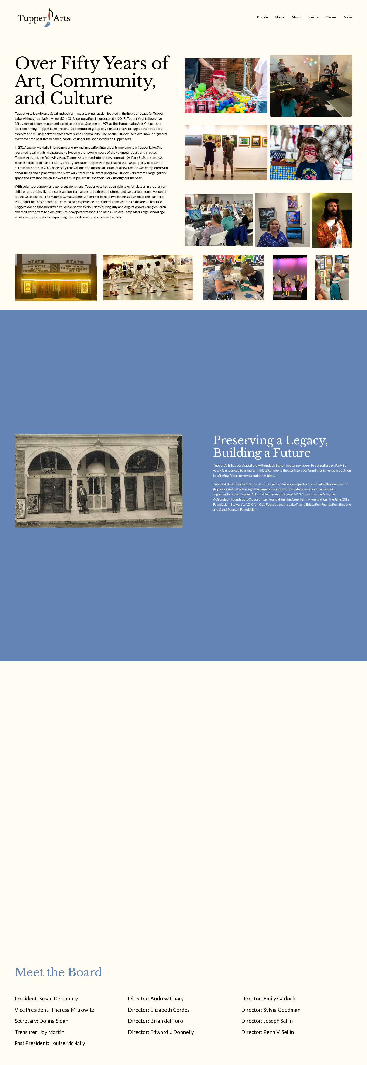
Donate (262, 17)
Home (279, 17)
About (296, 17)
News (348, 17)
